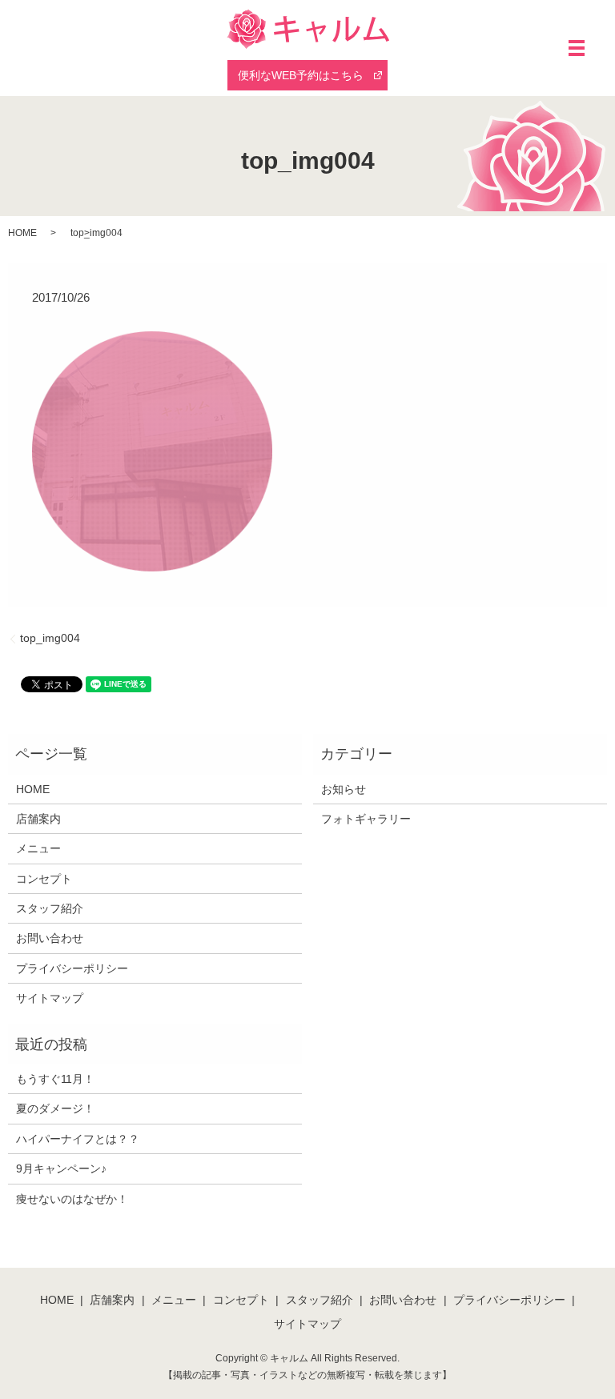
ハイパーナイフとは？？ (77, 1138)
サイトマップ (49, 998)
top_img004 (50, 637)
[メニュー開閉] (577, 48)
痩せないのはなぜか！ (72, 1199)
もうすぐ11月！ (55, 1078)
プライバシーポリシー (72, 968)
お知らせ (343, 789)
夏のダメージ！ (55, 1108)
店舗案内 (38, 818)
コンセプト (44, 878)
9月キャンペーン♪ (61, 1168)
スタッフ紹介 (49, 908)
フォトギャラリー (366, 818)
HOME (22, 233)
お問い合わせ (49, 938)
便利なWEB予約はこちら (301, 75)
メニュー (38, 848)
